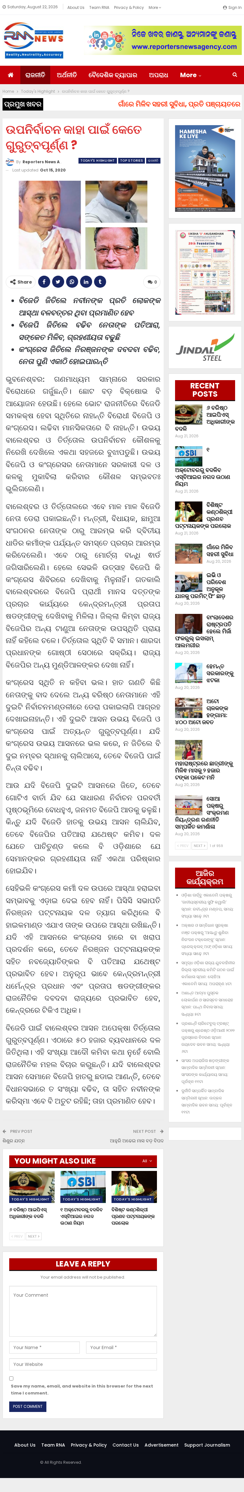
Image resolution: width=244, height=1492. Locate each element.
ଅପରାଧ (158, 75)
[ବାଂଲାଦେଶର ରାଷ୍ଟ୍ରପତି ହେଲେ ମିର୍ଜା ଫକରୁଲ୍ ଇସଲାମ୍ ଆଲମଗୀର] (188, 624)
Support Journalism (207, 1445)
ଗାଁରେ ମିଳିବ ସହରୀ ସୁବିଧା (220, 550)
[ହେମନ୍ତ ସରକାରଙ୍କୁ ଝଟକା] (188, 673)
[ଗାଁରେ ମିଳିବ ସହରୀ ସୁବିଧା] (188, 554)
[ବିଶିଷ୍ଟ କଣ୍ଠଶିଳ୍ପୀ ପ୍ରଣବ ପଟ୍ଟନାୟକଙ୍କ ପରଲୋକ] (134, 1187)
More (154, 7)
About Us (76, 7)
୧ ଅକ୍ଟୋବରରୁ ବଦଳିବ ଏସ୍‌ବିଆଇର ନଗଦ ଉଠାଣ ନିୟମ (202, 467)
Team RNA (99, 7)
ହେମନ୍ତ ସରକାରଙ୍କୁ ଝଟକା (220, 673)
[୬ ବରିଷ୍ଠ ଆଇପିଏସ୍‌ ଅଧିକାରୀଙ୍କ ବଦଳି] (32, 1187)
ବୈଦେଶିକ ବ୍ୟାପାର (113, 75)
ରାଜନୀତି (35, 75)
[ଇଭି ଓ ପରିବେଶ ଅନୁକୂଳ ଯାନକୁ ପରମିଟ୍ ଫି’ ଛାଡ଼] (188, 582)
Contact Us (125, 1445)
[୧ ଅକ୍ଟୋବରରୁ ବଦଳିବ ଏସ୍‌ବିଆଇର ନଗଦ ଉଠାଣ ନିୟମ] (83, 1187)
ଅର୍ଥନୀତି (67, 75)
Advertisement (162, 1445)
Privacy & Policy (129, 7)
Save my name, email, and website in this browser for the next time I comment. (82, 1389)
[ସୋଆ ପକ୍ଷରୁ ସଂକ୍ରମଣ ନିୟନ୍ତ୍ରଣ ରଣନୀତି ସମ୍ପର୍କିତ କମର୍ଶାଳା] (188, 805)
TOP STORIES (131, 160)
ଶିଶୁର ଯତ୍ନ (14, 1140)
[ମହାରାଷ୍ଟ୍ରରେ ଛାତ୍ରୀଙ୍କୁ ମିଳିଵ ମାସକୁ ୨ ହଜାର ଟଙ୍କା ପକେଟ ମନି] (188, 750)
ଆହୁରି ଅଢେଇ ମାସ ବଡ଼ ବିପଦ (137, 1140)
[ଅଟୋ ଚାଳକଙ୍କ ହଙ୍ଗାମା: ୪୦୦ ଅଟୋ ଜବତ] (188, 708)
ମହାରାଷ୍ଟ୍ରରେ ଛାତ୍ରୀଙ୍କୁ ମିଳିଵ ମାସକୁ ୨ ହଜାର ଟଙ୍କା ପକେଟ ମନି (204, 770)
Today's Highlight (97, 160)
